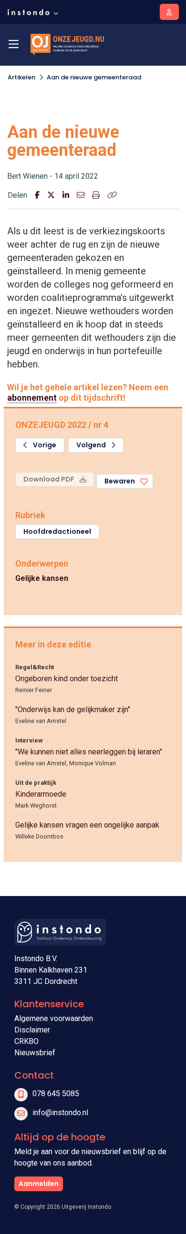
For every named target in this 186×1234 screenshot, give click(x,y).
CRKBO (26, 1041)
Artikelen (21, 77)
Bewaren (119, 481)
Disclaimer (32, 1029)
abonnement (32, 398)
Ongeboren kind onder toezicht (66, 678)
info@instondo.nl (60, 1112)
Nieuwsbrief (34, 1052)
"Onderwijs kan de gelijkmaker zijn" (72, 709)
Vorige (43, 445)
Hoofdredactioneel (57, 531)
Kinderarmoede (40, 794)
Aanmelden (39, 1183)
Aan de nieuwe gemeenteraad (94, 77)
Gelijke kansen (41, 578)
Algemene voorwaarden (53, 1018)
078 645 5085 (55, 1093)
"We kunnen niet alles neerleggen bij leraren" (88, 751)
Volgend (91, 445)
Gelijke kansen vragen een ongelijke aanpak (87, 824)
